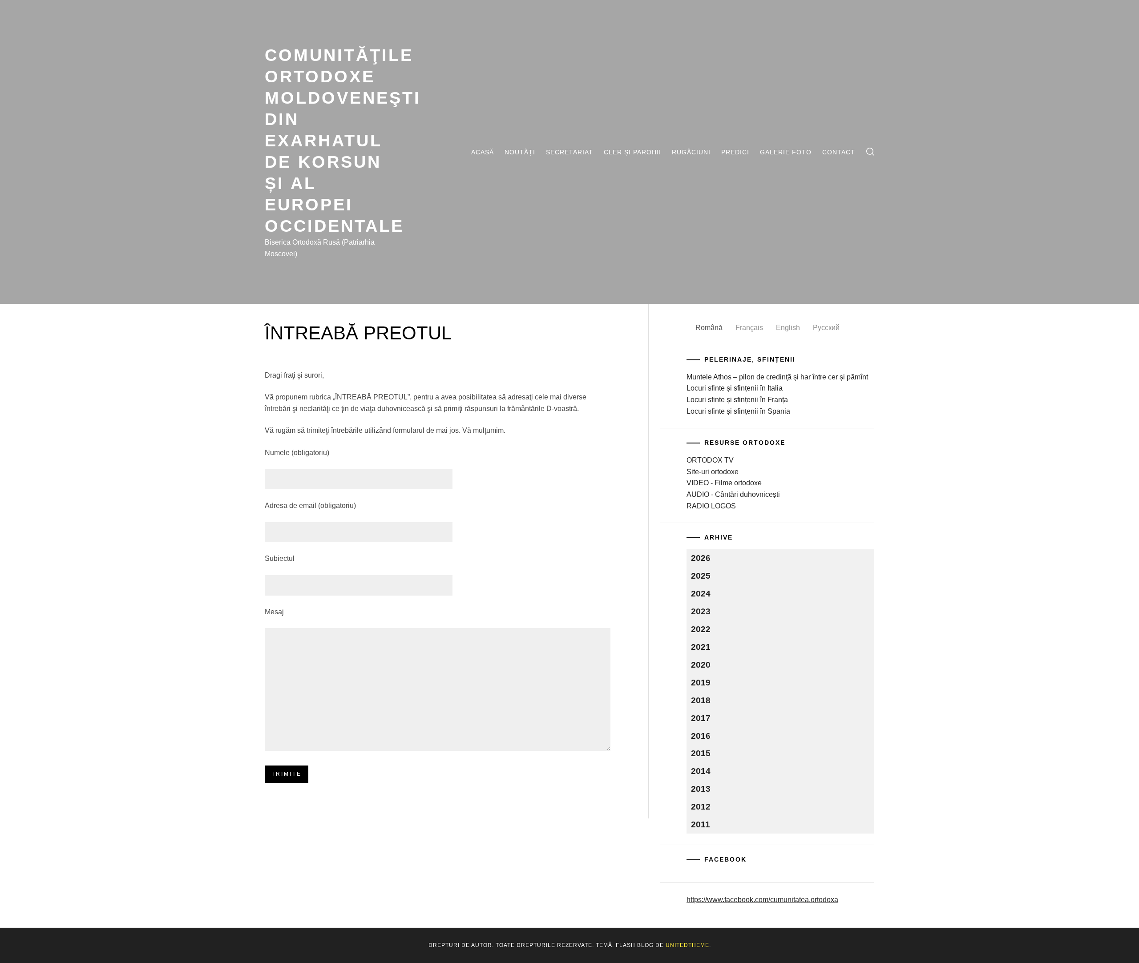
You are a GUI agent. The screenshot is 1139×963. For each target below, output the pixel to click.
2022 (701, 629)
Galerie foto (786, 152)
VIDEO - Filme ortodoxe (724, 483)
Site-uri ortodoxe (713, 471)
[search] (870, 152)
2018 (701, 700)
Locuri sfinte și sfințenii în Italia (735, 388)
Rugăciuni (691, 152)
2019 (701, 682)
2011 (700, 824)
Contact (838, 152)
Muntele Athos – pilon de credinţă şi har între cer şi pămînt (777, 377)
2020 (701, 664)
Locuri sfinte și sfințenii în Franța (737, 399)
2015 (701, 753)
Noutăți (520, 152)
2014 (701, 771)
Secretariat (569, 152)
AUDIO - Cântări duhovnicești (733, 494)
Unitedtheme (687, 945)
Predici (735, 152)
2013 (701, 789)
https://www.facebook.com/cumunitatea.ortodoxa (762, 899)
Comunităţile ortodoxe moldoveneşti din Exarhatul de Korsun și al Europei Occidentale (343, 140)
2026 (701, 558)
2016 (701, 736)
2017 (701, 718)
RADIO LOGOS (711, 506)
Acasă (482, 152)
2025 (701, 575)
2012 (701, 806)
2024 (701, 593)
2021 (701, 647)
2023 (701, 611)
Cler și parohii (632, 152)
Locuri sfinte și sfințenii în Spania (738, 411)
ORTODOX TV (710, 460)
